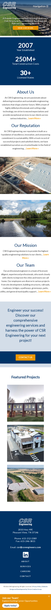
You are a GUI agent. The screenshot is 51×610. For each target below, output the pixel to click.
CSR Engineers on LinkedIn (25, 555)
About (25, 561)
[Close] (49, 596)
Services (25, 566)
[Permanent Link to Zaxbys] (25, 461)
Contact (25, 576)
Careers (25, 571)
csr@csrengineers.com (29, 547)
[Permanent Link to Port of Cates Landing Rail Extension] (25, 501)
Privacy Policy (37, 586)
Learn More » (34, 118)
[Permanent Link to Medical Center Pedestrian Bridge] (25, 421)
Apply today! (10, 605)
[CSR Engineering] (26, 522)
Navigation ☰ (40, 6)
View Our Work (25, 28)
